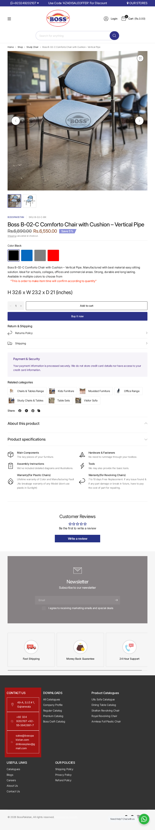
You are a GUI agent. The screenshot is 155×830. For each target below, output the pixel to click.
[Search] (114, 35)
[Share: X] (26, 410)
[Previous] (15, 120)
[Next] (139, 120)
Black (13, 255)
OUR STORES (138, 3)
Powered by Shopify (66, 817)
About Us (12, 785)
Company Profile (53, 704)
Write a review (77, 538)
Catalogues (13, 769)
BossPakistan (16, 217)
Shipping (12, 236)
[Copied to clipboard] (38, 410)
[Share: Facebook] (19, 410)
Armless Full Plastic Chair (106, 721)
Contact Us (13, 791)
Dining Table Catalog (103, 704)
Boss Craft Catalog (54, 721)
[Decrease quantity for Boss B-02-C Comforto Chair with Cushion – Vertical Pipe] (10, 306)
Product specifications (27, 439)
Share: (11, 410)
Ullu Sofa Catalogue (103, 699)
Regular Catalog (52, 710)
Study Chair (32, 47)
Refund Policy (63, 780)
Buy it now (77, 316)
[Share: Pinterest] (32, 410)
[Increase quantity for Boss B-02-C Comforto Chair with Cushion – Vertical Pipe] (21, 306)
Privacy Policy (63, 774)
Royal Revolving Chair (104, 716)
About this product (23, 423)
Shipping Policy (64, 769)
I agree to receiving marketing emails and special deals (80, 608)
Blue (27, 255)
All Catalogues (51, 699)
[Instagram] (138, 817)
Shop (20, 47)
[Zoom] (140, 58)
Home (11, 47)
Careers (11, 780)
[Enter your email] (116, 600)
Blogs (10, 774)
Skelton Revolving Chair (105, 710)
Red (53, 255)
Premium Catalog (53, 716)
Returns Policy (24, 333)
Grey (40, 255)
